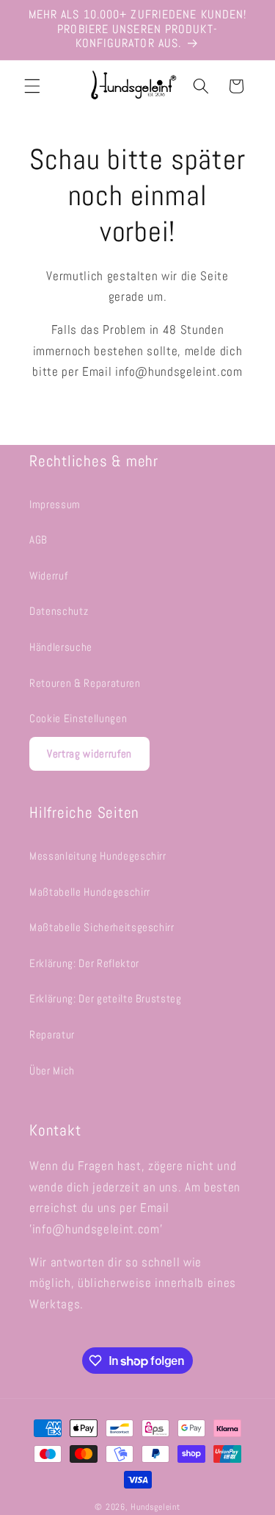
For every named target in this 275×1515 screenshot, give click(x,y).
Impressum (55, 504)
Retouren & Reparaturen (85, 683)
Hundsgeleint (155, 1507)
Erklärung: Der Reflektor (84, 963)
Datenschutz (58, 611)
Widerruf (48, 575)
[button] (32, 86)
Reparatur (52, 1034)
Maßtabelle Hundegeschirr (89, 892)
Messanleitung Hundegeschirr (97, 856)
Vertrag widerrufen (89, 753)
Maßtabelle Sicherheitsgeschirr (102, 927)
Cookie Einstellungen (78, 718)
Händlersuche (60, 647)
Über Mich (52, 1070)
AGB (38, 539)
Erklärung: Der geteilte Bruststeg (105, 998)
